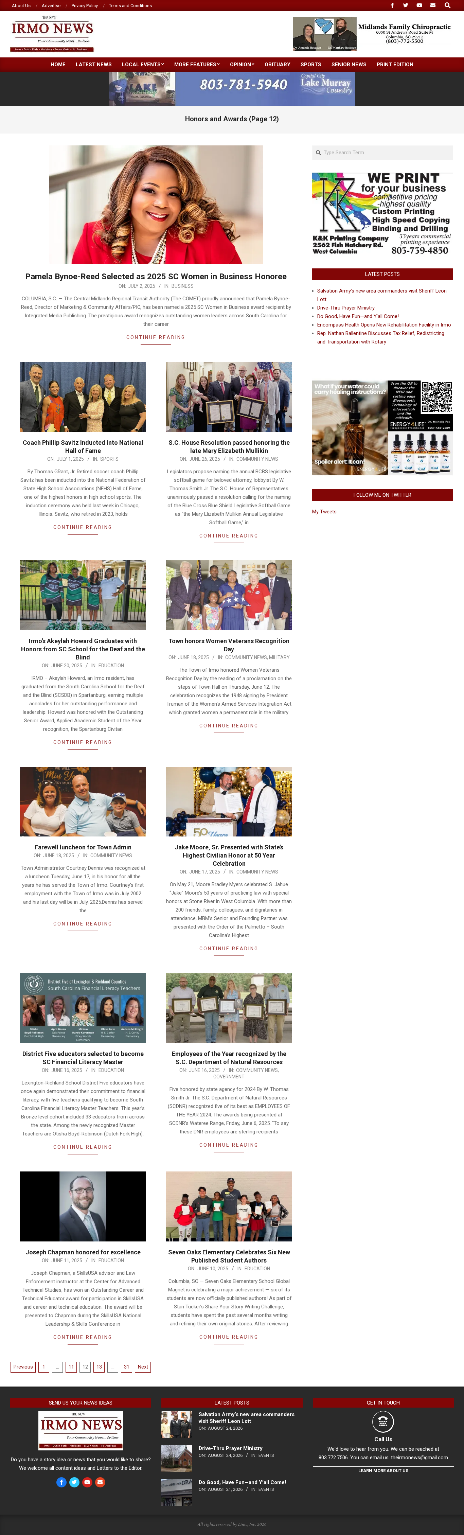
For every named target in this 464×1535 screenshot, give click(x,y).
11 (71, 1367)
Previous (23, 1367)
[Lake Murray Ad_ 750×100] (232, 74)
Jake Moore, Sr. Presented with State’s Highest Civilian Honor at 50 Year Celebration (229, 855)
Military (279, 657)
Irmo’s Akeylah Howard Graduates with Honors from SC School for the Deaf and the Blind (83, 649)
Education (111, 665)
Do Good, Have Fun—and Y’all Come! (358, 316)
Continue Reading (155, 337)
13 (99, 1367)
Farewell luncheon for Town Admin (83, 847)
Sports (109, 459)
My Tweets (324, 512)
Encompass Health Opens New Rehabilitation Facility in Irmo (384, 325)
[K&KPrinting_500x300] (382, 176)
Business (183, 286)
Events (266, 1455)
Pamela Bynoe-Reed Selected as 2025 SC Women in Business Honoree (156, 276)
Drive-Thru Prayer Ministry (346, 308)
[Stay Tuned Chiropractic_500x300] (382, 383)
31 (126, 1367)
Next (143, 1367)
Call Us (383, 1439)
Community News (257, 459)
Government (229, 1076)
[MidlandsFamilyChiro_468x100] (372, 20)
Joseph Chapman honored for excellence (83, 1252)
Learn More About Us (383, 1470)
